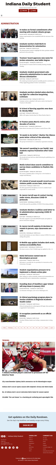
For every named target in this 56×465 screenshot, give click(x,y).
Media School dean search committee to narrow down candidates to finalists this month (36, 167)
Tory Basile (23, 274)
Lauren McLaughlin (25, 62)
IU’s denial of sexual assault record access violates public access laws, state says (37, 182)
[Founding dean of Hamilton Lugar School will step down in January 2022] (9, 287)
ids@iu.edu (3, 441)
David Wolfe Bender (25, 288)
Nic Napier (23, 113)
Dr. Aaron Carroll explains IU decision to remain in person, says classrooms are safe (36, 228)
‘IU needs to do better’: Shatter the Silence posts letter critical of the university (37, 136)
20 (39, 327)
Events (44, 441)
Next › (46, 327)
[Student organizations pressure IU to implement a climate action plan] (9, 273)
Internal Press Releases (48, 452)
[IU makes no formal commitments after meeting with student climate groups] (9, 33)
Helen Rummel (24, 202)
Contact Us (31, 441)
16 (27, 327)
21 (42, 327)
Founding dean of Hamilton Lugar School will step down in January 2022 (36, 285)
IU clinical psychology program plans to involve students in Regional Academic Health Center (36, 299)
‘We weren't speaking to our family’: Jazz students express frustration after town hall (36, 150)
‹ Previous (10, 327)
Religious (45, 445)
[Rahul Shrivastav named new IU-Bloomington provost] (9, 259)
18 (33, 327)
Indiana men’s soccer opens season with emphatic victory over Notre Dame (27, 387)
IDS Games (45, 439)
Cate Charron (23, 139)
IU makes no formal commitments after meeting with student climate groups (36, 31)
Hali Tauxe (23, 48)
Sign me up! (28, 425)
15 (24, 327)
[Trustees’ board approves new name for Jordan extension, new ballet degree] (9, 61)
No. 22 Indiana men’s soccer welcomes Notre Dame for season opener (25, 392)
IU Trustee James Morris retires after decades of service (35, 123)
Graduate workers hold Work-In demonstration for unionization (33, 45)
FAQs (30, 445)
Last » (51, 327)
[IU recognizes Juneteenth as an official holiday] (9, 317)
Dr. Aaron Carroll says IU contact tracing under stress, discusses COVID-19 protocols (36, 197)
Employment (31, 443)
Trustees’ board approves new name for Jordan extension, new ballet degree (36, 59)
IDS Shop (45, 437)
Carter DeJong (24, 34)
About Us (31, 437)
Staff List (31, 439)
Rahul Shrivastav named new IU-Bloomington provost (33, 257)
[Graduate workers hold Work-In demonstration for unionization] (9, 47)
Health (44, 443)
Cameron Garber (24, 126)
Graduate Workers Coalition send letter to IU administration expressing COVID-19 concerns (37, 212)
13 (18, 327)
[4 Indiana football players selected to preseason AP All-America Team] (28, 357)
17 (30, 327)
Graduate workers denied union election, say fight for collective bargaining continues (37, 94)
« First (4, 327)
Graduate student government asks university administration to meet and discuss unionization (35, 74)
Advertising (31, 447)
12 (15, 327)
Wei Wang (23, 78)
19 (36, 327)
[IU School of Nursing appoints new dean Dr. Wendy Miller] (9, 112)
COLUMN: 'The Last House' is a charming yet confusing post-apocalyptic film (27, 397)
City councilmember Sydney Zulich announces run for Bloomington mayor (27, 381)
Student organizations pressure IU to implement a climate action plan (35, 271)
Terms (30, 450)
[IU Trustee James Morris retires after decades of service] (9, 125)
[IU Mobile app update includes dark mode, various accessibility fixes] (9, 246)
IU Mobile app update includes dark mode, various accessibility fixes (37, 243)
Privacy (30, 449)
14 (21, 327)
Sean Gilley (23, 233)
